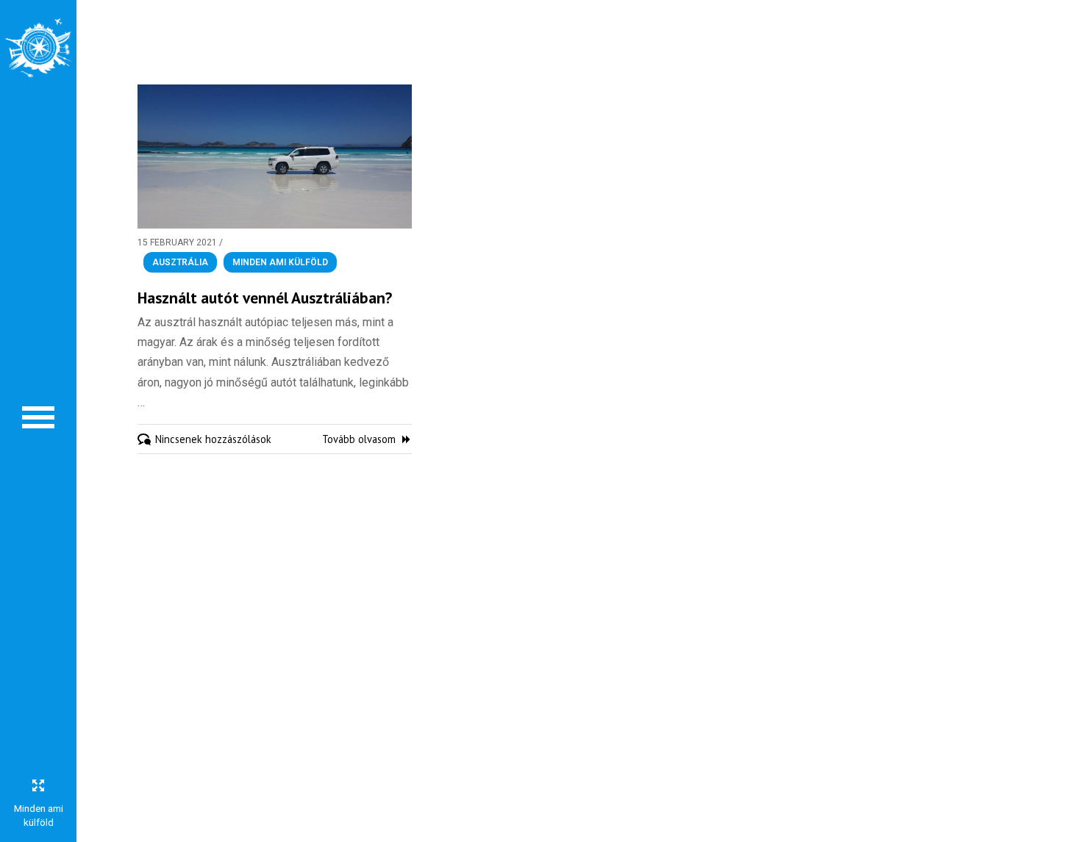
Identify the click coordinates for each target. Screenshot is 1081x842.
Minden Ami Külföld (280, 262)
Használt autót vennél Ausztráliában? (265, 297)
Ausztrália (180, 262)
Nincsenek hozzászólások (213, 439)
